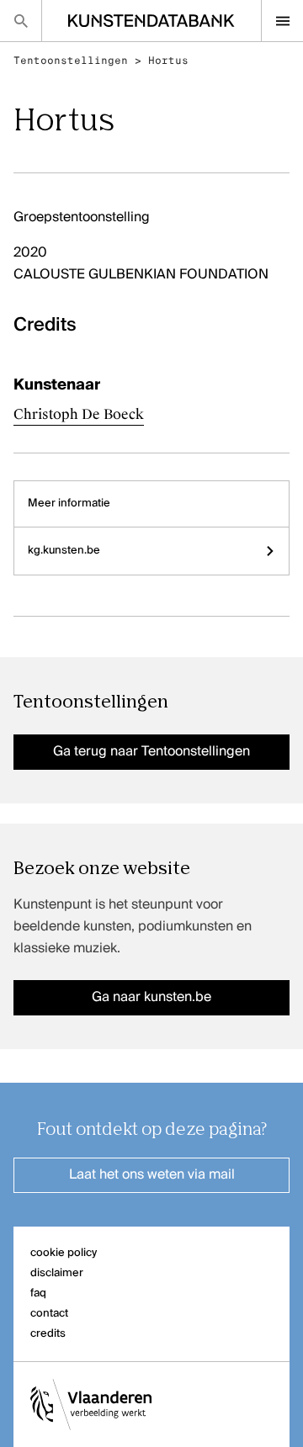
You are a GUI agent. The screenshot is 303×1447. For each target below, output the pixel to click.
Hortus (168, 60)
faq (38, 1293)
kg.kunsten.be (64, 550)
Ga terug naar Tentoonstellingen (151, 752)
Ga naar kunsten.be (151, 997)
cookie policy (63, 1253)
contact (49, 1313)
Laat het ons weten (152, 1175)
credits (48, 1333)
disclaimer (56, 1273)
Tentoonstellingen (70, 60)
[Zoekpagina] (20, 20)
